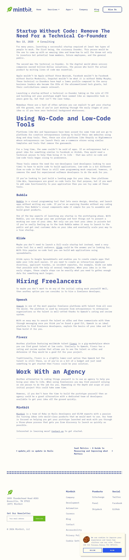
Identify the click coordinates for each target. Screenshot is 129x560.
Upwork (20, 306)
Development (72, 502)
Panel (95, 503)
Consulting (47, 41)
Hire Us (112, 9)
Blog (96, 9)
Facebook (117, 503)
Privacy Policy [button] (98, 545)
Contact (70, 524)
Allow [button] (112, 550)
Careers (70, 513)
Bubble (20, 201)
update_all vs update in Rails (35, 451)
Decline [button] (92, 550)
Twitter (116, 497)
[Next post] (112, 450)
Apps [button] (68, 9)
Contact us (57, 431)
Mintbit (20, 413)
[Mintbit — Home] (10, 492)
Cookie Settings (75, 540)
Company (83, 9)
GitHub (116, 509)
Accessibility (74, 529)
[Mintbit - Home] (20, 9)
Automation (72, 508)
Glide (59, 247)
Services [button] (52, 9)
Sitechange (98, 497)
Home (38, 9)
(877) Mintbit (15, 504)
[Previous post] (16, 450)
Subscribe (39, 519)
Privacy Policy (74, 535)
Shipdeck (97, 509)
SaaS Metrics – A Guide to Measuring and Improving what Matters (91, 451)
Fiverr (73, 343)
